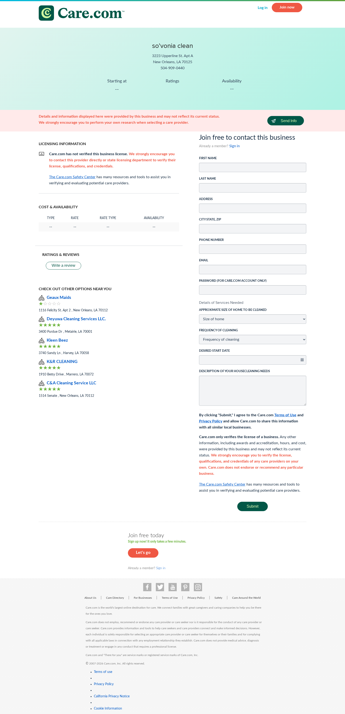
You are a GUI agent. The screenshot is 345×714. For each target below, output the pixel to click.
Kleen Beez (57, 340)
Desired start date (214, 350)
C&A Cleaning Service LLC (71, 383)
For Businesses (143, 597)
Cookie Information (108, 708)
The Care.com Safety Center (222, 484)
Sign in (234, 146)
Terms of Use (285, 415)
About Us (90, 597)
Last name (207, 178)
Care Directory (115, 597)
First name (208, 158)
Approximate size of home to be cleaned (233, 310)
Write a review (63, 265)
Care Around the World (246, 597)
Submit (252, 506)
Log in (263, 8)
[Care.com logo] (83, 14)
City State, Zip (210, 219)
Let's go (143, 553)
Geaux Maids (59, 298)
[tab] (253, 302)
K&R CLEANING (62, 362)
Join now (287, 7)
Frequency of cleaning (218, 330)
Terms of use (103, 672)
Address (206, 199)
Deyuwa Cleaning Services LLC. (76, 319)
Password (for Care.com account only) (233, 280)
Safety (218, 597)
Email (203, 260)
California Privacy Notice (112, 696)
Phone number (211, 240)
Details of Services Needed (221, 302)
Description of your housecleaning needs (234, 371)
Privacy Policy (210, 421)
